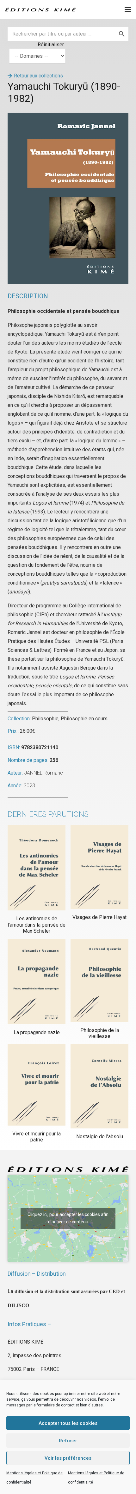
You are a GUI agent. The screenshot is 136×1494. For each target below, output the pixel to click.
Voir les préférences (68, 1458)
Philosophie (45, 719)
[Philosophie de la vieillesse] (99, 980)
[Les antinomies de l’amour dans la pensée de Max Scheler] (36, 867)
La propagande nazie (37, 1032)
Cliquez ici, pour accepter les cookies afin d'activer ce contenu (68, 1218)
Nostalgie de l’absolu (99, 1137)
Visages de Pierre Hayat (99, 917)
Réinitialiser (51, 45)
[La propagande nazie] (36, 981)
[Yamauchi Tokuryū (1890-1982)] (68, 117)
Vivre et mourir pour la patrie (36, 1137)
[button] (128, 9)
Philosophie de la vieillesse (99, 1033)
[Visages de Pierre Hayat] (99, 867)
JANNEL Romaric (43, 773)
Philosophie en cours (84, 719)
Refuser (68, 1441)
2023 (29, 786)
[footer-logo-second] (40, 9)
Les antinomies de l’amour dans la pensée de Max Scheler (36, 925)
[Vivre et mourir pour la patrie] (36, 1085)
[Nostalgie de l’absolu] (99, 1086)
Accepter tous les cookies (68, 1423)
